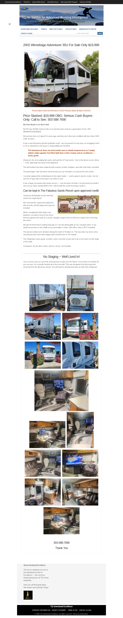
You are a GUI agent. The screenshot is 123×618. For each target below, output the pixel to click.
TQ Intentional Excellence (61, 606)
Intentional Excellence (13, 2)
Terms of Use (72, 610)
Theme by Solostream (80, 614)
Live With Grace (52, 2)
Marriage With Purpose (69, 2)
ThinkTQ (27, 2)
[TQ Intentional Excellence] (61, 25)
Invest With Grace (38, 2)
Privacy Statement (59, 610)
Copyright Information (41, 610)
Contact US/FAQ (85, 2)
